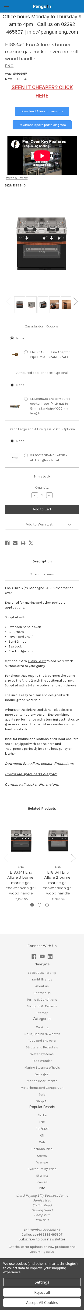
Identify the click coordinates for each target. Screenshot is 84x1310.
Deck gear (42, 1074)
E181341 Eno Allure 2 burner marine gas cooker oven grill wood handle (58, 882)
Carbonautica (42, 1149)
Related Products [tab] (42, 808)
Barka (42, 1115)
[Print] (23, 543)
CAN (42, 1142)
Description (42, 561)
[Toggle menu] (6, 6)
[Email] (15, 543)
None (20, 338)
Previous (8, 301)
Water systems (42, 1054)
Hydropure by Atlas (42, 1169)
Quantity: (42, 487)
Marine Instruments (42, 1081)
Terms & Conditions (42, 1000)
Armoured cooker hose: (42, 373)
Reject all (42, 1292)
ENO (42, 1122)
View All (42, 1182)
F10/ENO (42, 1129)
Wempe (42, 1162)
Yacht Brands (42, 979)
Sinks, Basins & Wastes (42, 1034)
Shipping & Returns (42, 1006)
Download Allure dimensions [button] (42, 111)
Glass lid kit (37, 661)
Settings (42, 1282)
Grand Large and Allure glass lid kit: (42, 429)
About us (42, 986)
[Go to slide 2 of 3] (39, 904)
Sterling (42, 1176)
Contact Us (42, 993)
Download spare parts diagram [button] (42, 125)
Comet (42, 1156)
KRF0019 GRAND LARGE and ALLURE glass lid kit (50, 457)
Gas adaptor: (42, 326)
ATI (42, 1135)
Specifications (42, 574)
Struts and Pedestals (42, 1047)
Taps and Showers (42, 1041)
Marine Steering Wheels (42, 1068)
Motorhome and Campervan (42, 1088)
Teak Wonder (42, 1061)
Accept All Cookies (42, 1302)
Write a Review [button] (17, 178)
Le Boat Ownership (42, 973)
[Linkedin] (50, 956)
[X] (31, 543)
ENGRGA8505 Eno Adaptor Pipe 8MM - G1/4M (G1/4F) (50, 354)
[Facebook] (7, 543)
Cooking (42, 1027)
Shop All (42, 1101)
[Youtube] (42, 956)
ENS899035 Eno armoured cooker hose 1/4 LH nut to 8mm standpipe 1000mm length (50, 406)
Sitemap (42, 1013)
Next (75, 301)
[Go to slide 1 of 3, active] (32, 904)
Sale (42, 1094)
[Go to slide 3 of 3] (47, 904)
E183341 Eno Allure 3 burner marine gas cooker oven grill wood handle (21, 882)
